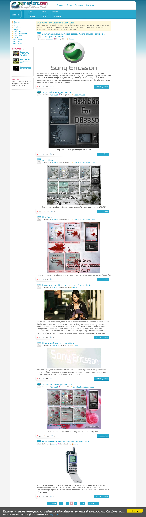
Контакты (90, 5)
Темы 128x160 (17, 39)
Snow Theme (48, 160)
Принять (134, 510)
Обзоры (55, 11)
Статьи (16, 24)
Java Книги (18, 35)
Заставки (17, 28)
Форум (30, 11)
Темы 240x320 (17, 43)
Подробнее (53, 514)
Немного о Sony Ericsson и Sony (58, 343)
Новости (17, 22)
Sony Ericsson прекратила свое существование (65, 441)
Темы (16, 37)
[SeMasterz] (29, 9)
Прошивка (44, 14)
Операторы (31, 16)
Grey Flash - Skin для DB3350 (57, 92)
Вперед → (93, 503)
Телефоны (56, 14)
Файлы (43, 11)
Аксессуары (57, 16)
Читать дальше (102, 87)
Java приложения (20, 33)
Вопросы (31, 14)
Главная (61, 5)
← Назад (52, 503)
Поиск (69, 5)
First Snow (47, 217)
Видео (16, 30)
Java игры (17, 31)
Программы (18, 26)
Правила (79, 5)
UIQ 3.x (43, 16)
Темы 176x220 (17, 41)
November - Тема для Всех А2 (57, 384)
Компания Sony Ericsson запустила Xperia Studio (66, 285)
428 (82, 503)
